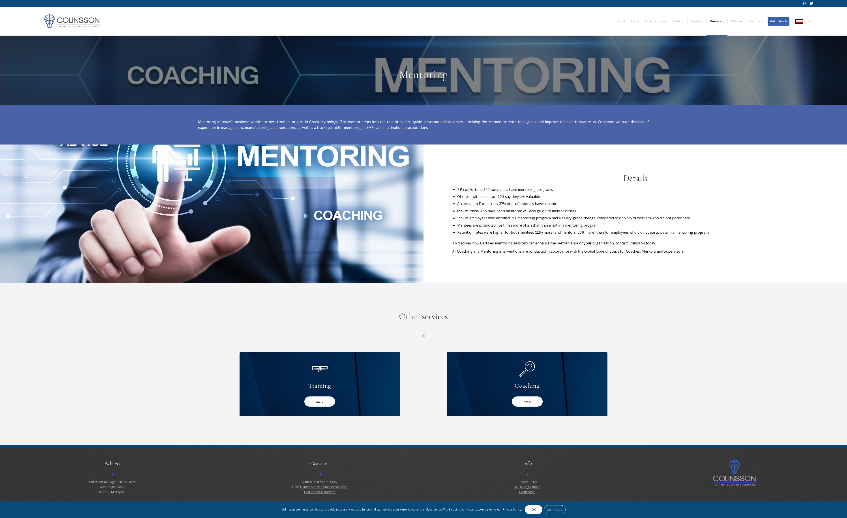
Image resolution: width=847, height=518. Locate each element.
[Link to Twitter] (811, 3)
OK (534, 509)
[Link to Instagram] (805, 3)
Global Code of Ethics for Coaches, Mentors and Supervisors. (634, 251)
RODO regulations (527, 487)
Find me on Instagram (319, 492)
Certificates (527, 492)
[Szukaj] (810, 21)
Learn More (554, 509)
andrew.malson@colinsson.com (325, 487)
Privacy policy (527, 482)
